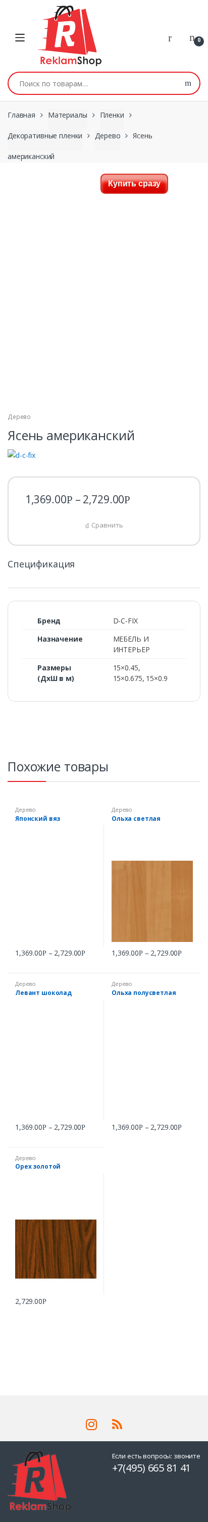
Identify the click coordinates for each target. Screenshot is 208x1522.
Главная (21, 115)
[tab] (41, 568)
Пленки (112, 115)
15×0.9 (156, 678)
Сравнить (107, 525)
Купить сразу (134, 183)
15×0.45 (125, 667)
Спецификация (41, 564)
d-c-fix (125, 620)
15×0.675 (127, 678)
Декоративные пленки (45, 135)
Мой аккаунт (173, 37)
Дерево (107, 135)
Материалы (67, 115)
